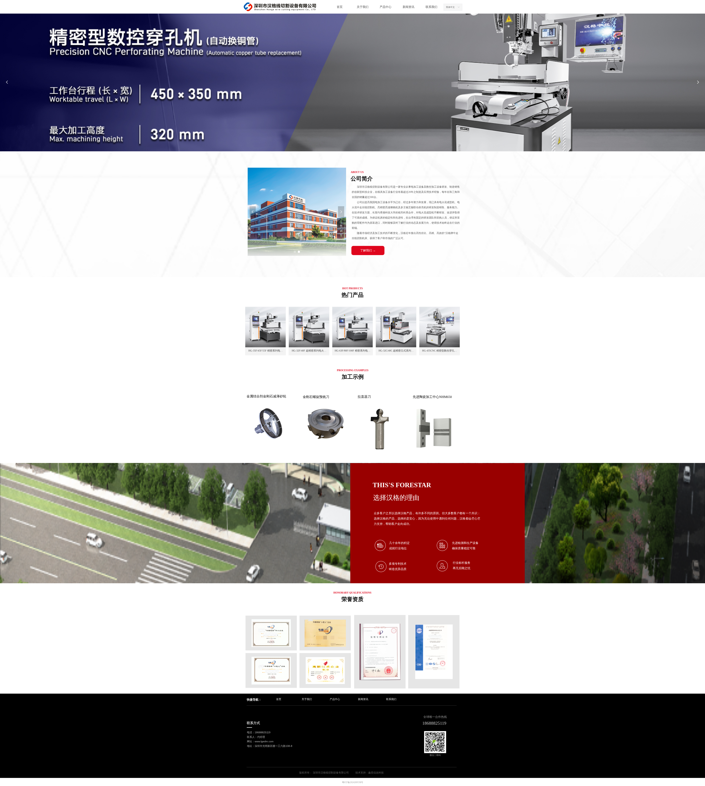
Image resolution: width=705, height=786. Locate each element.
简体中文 (450, 7)
